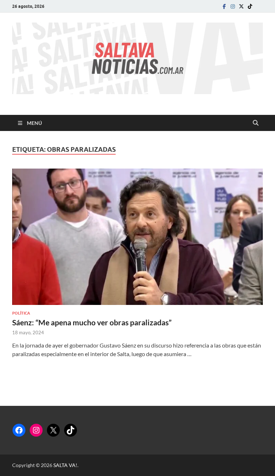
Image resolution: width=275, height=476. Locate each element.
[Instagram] (232, 6)
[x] (241, 6)
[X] (53, 430)
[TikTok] (70, 430)
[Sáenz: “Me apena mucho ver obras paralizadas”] (137, 237)
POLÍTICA (21, 313)
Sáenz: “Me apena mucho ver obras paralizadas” (92, 322)
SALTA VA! (65, 465)
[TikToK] (250, 6)
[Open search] (255, 123)
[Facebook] (224, 6)
